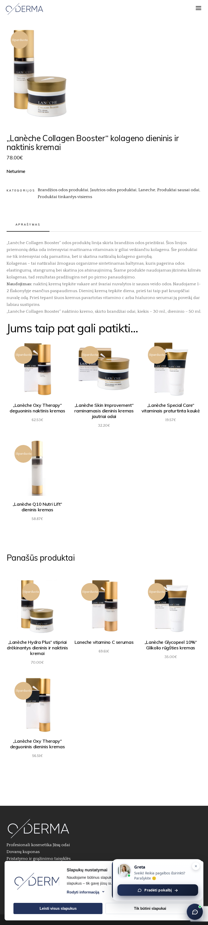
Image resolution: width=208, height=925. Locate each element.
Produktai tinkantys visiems (65, 197)
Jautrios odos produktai (113, 190)
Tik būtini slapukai (150, 908)
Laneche (146, 190)
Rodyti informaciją (83, 892)
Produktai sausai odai (178, 190)
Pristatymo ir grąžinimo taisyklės (39, 858)
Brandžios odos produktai (63, 190)
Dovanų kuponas (23, 851)
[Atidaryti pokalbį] (195, 912)
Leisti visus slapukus (58, 908)
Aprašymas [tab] (28, 224)
